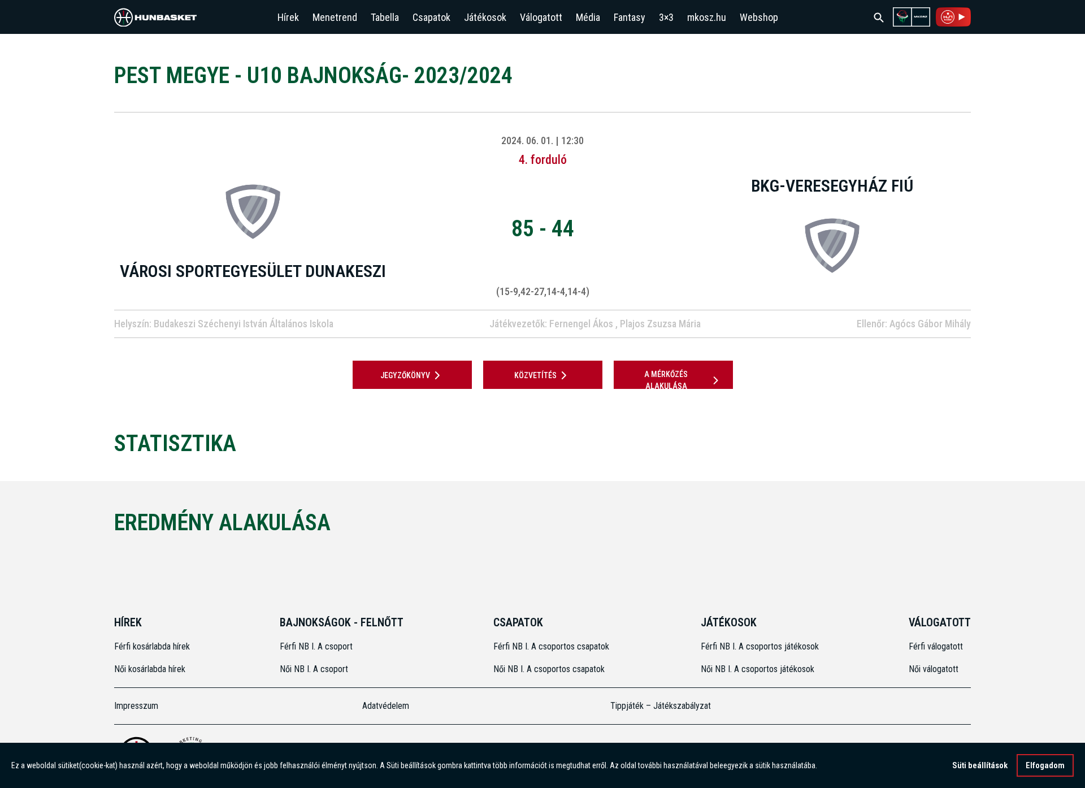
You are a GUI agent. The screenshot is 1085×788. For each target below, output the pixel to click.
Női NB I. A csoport (314, 669)
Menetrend (335, 17)
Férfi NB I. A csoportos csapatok (552, 646)
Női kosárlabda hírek (149, 669)
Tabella (385, 17)
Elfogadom (1045, 765)
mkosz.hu (706, 17)
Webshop (759, 17)
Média (588, 17)
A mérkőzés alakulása (666, 380)
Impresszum (136, 705)
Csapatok (431, 17)
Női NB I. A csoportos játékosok (757, 669)
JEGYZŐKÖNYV (405, 375)
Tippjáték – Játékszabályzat (660, 705)
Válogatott (541, 17)
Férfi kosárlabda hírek (152, 646)
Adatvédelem (385, 705)
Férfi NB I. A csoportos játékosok (760, 646)
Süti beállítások (980, 765)
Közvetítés (535, 375)
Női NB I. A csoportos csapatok (550, 669)
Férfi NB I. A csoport (316, 646)
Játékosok (485, 17)
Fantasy (629, 17)
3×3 (666, 17)
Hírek (288, 17)
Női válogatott (933, 669)
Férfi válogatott (936, 646)
